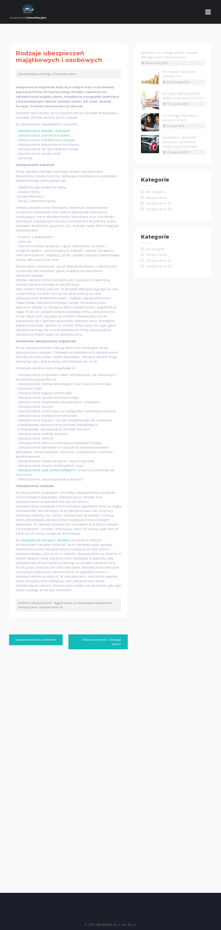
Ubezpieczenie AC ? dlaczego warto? (102, 642)
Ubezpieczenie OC (159, 209)
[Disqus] (68, 713)
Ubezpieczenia (42, 603)
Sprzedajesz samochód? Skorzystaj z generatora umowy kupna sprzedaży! (180, 141)
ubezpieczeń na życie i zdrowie (45, 540)
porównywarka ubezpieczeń (93, 603)
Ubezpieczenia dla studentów (36, 640)
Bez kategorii (155, 192)
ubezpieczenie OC (51, 607)
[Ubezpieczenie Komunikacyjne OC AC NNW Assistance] (28, 12)
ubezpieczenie (28, 607)
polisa (68, 603)
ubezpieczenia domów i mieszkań (44, 131)
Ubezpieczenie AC (159, 203)
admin (72, 74)
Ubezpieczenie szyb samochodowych (46, 470)
